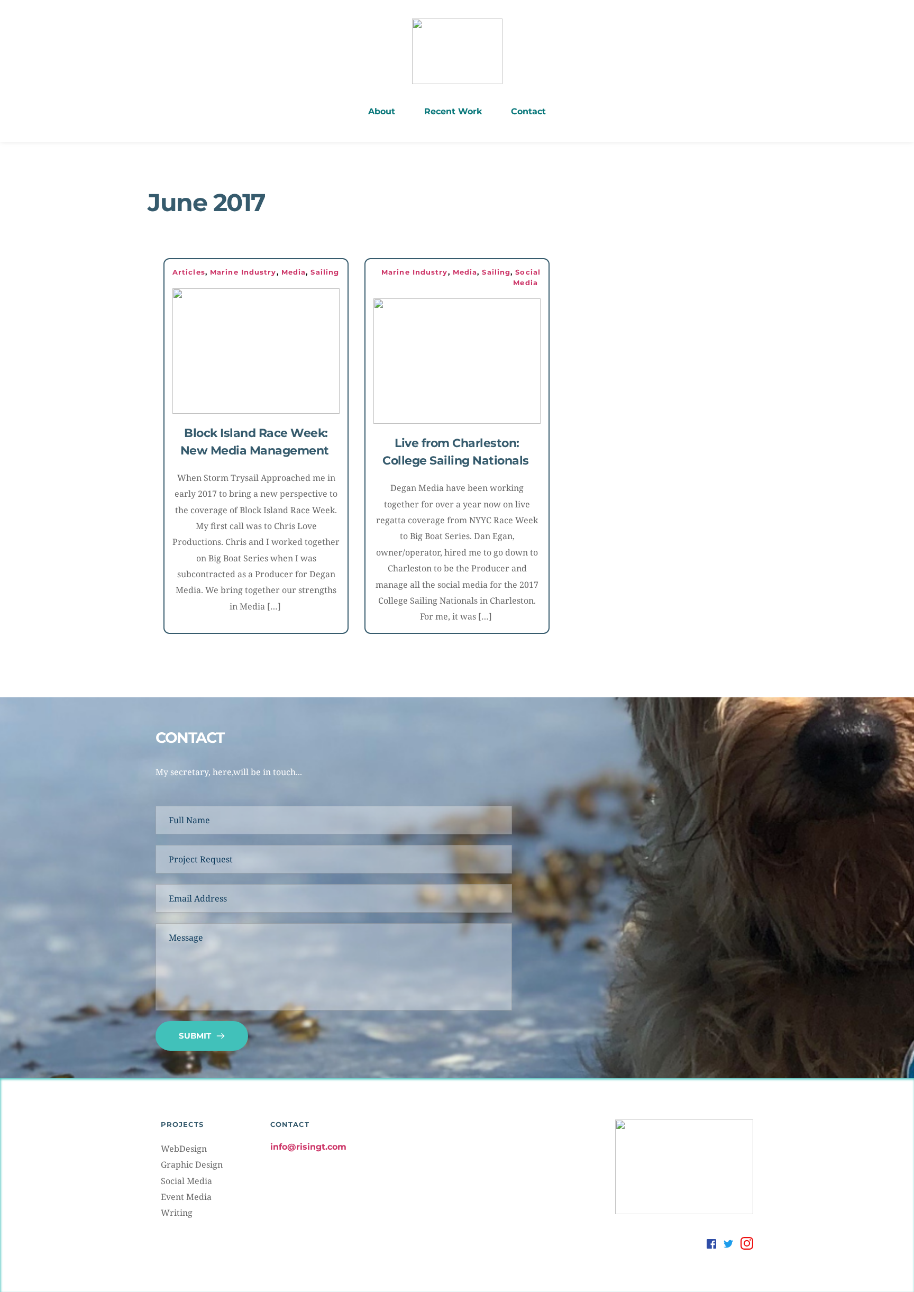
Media (293, 272)
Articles (188, 272)
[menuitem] (381, 111)
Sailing (324, 272)
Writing (177, 1212)
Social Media (186, 1181)
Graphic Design (192, 1164)
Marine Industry (243, 272)
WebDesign (184, 1148)
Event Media (186, 1197)
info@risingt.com (308, 1147)
